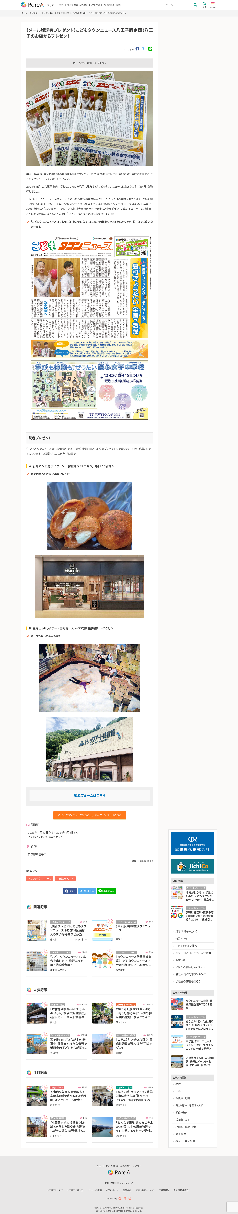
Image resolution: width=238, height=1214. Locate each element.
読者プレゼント (65, 878)
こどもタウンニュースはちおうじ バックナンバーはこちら (89, 815)
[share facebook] (137, 49)
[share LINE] (150, 49)
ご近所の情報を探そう (188, 981)
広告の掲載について (145, 1190)
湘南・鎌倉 (181, 1112)
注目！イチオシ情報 (186, 945)
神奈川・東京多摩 (185, 1141)
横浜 (178, 1084)
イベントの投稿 (95, 1190)
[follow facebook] (120, 1198)
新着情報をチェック (187, 931)
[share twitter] (144, 49)
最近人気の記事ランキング (191, 974)
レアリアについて (55, 1190)
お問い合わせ (112, 1190)
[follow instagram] (130, 1198)
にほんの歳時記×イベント (190, 967)
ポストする (88, 890)
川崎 (178, 1091)
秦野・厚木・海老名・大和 (189, 1105)
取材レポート (183, 960)
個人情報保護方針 (182, 1190)
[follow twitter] (125, 1198)
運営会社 (127, 1190)
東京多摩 (181, 1134)
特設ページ (182, 938)
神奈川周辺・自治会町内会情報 (193, 953)
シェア (72, 890)
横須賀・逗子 (183, 1119)
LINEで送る (108, 890)
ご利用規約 (164, 1190)
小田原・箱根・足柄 (186, 1126)
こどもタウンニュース (40, 878)
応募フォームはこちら (89, 796)
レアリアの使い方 (75, 1190)
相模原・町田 (183, 1098)
